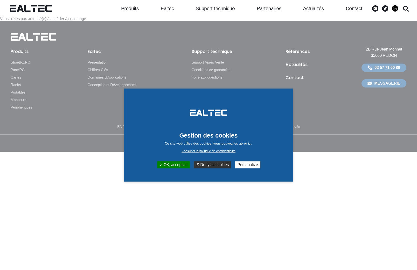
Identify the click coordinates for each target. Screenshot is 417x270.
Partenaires (269, 8)
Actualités (313, 8)
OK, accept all (175, 165)
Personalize (247, 165)
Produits (130, 8)
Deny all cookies (214, 165)
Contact (354, 8)
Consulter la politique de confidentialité (209, 151)
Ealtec (167, 8)
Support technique (215, 8)
